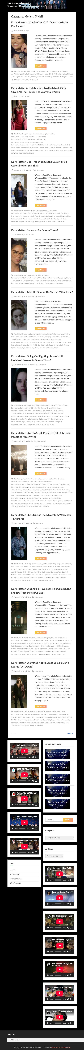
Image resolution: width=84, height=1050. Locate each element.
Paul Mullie (57, 74)
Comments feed (16, 879)
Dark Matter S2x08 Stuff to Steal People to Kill (26, 484)
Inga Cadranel (23, 569)
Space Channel (56, 77)
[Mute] (33, 757)
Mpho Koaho (48, 575)
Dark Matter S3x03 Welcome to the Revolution (26, 142)
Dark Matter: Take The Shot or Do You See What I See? (42, 291)
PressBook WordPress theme (60, 1047)
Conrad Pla (25, 481)
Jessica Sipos (36, 490)
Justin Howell (27, 413)
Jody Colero (26, 339)
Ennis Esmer (23, 487)
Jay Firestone (15, 74)
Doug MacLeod (64, 484)
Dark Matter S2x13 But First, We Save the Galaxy (27, 213)
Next (69, 733)
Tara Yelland (66, 503)
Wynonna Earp (29, 725)
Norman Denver (26, 345)
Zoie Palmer (30, 153)
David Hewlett (47, 145)
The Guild (44, 422)
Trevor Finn (26, 506)
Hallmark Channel (17, 411)
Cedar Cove (50, 405)
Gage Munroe (43, 487)
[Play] (13, 757)
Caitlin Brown (47, 564)
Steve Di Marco (16, 422)
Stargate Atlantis (67, 77)
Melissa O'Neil (48, 74)
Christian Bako (16, 481)
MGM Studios (15, 416)
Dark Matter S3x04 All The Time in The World (26, 145)
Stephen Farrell (23, 503)
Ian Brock (52, 487)
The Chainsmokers (17, 725)
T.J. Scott (47, 503)
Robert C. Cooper (17, 501)
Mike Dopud (58, 495)
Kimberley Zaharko (17, 342)
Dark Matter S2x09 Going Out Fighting (33, 408)
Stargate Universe (28, 79)
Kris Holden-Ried (57, 216)
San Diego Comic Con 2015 (21, 77)
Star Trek (25, 419)
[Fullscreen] (36, 757)
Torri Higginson (20, 153)
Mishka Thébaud (27, 150)
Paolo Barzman (40, 498)
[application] (24, 751)
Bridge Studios (40, 405)
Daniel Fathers (66, 564)
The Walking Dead (32, 348)
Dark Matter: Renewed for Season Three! (34, 230)
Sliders (42, 722)
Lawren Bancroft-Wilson (19, 219)
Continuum (39, 711)
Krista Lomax (29, 342)
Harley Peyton (65, 566)
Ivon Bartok (25, 147)
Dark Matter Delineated (18, 3)
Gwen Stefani (65, 145)
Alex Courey (18, 479)
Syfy (36, 79)
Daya (45, 714)
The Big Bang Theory (33, 422)
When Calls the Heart (30, 424)
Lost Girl (65, 572)
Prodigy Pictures (67, 74)
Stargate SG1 (16, 79)
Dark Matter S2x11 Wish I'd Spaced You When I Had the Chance (32, 278)
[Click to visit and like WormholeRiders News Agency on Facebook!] (57, 796)
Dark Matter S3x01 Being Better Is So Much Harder (28, 136)
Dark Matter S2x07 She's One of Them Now (34, 566)
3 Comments (39, 170)
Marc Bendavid (37, 413)
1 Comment (41, 297)
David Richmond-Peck (52, 213)
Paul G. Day (37, 345)
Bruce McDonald (50, 479)
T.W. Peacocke (57, 503)
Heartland (61, 640)
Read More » (41, 66)
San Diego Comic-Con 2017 (40, 77)
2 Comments (39, 597)
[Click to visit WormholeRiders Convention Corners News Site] (57, 771)
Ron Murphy (15, 221)
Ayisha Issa (28, 134)
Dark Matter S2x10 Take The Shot (31, 337)
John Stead (35, 339)
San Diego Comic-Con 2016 (20, 722)
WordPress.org (15, 883)
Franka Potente (33, 487)
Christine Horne (29, 210)
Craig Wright (51, 334)
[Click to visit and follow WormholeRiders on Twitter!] (57, 808)
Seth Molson (64, 345)
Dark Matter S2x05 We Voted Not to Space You (27, 714)
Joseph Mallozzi (37, 74)
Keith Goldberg (56, 339)
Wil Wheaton (41, 424)
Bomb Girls (28, 638)
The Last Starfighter (55, 422)
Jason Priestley (16, 490)
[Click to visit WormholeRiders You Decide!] (57, 758)
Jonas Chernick (58, 411)
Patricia (30, 441)
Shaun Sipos (56, 501)
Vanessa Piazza (51, 221)
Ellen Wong (56, 145)
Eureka (49, 408)
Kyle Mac (67, 216)
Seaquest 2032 (63, 416)
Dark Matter (63, 71)
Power (44, 416)
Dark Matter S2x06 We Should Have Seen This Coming (38, 640)
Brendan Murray (41, 334)
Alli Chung (27, 564)
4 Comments (39, 671)
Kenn (28, 31)
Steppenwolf (38, 654)
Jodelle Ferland (26, 74)
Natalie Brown (38, 150)
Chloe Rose (60, 479)
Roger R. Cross (56, 150)
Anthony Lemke (39, 71)
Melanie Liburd (67, 147)
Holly (30, 170)
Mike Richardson (16, 498)
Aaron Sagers (18, 71)
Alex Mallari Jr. (28, 71)
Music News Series (27, 416)
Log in (12, 870)
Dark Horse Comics (51, 71)
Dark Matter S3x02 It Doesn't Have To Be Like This (28, 139)
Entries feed (14, 874)
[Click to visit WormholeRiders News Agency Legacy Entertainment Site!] (57, 783)
